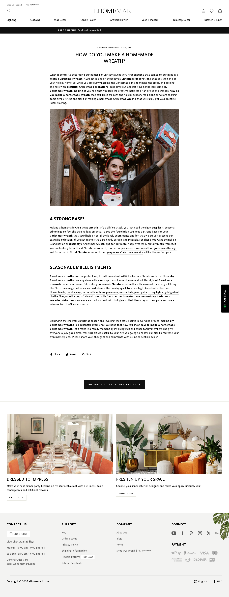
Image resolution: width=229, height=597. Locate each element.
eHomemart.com (39, 581)
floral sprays (74, 292)
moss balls (89, 292)
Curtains (35, 20)
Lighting (11, 20)
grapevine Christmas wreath (125, 252)
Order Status (69, 539)
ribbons (100, 292)
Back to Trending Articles (116, 384)
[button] (225, 298)
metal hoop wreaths (132, 244)
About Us (122, 533)
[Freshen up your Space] (169, 444)
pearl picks (140, 292)
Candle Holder (88, 20)
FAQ (64, 533)
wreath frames (86, 240)
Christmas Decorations (108, 47)
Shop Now (16, 497)
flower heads (57, 292)
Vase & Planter (150, 20)
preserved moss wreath (135, 248)
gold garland (171, 292)
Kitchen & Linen (213, 20)
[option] (114, 30)
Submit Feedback (72, 563)
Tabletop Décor (181, 20)
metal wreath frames (160, 244)
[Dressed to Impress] (60, 444)
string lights (155, 292)
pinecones (112, 292)
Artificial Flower (119, 20)
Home (120, 545)
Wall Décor (60, 20)
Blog (119, 539)
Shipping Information (74, 551)
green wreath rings (165, 248)
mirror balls (126, 292)
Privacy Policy (70, 545)
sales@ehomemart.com (21, 564)
